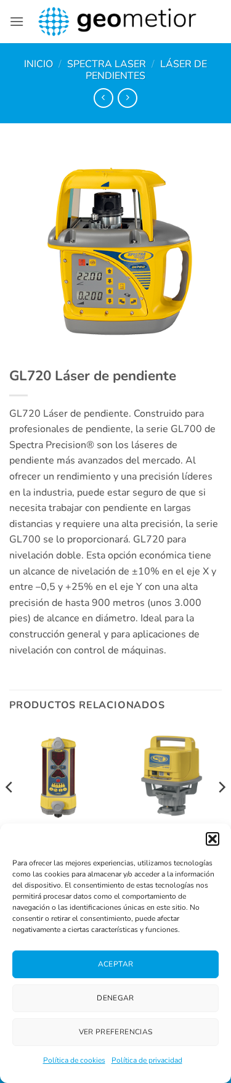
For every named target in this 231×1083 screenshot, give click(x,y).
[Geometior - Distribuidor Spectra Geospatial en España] (117, 22)
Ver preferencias (116, 1032)
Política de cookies (74, 1060)
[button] (212, 839)
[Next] (221, 811)
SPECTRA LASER (106, 64)
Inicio (38, 64)
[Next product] (103, 97)
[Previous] (9, 811)
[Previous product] (127, 97)
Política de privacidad (146, 1060)
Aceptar (116, 964)
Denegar (115, 998)
